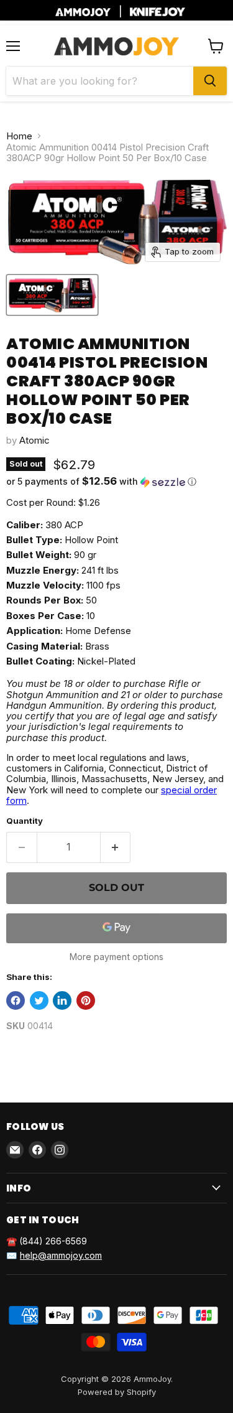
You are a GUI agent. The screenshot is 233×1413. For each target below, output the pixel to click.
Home (19, 136)
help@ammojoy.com (61, 1255)
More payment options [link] (116, 957)
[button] (116, 481)
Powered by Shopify (117, 1392)
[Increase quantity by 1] (116, 847)
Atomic (34, 440)
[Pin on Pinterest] (85, 1000)
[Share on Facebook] (15, 1000)
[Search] (210, 81)
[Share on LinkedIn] (62, 1000)
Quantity (24, 821)
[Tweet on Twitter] (39, 1000)
